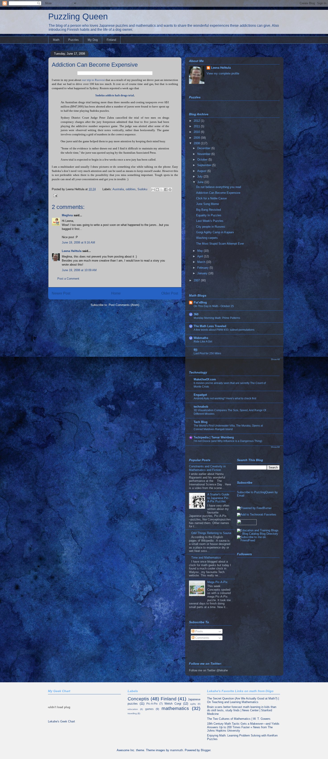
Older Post (169, 293)
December (204, 148)
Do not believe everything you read (218, 187)
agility (193, 704)
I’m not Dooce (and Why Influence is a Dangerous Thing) (228, 441)
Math (56, 39)
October (202, 159)
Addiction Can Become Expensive (95, 64)
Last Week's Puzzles (209, 221)
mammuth (176, 750)
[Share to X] (161, 189)
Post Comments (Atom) (124, 305)
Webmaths (201, 338)
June (200, 182)
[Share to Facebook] (166, 189)
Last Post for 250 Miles (207, 353)
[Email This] (153, 189)
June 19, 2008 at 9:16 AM (78, 242)
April (200, 256)
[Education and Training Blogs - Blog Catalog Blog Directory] (258, 533)
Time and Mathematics (206, 557)
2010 (197, 132)
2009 (197, 137)
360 (196, 314)
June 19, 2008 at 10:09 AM (79, 270)
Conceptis (138, 698)
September (204, 165)
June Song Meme (207, 204)
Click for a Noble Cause (211, 198)
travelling (132, 713)
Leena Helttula (71, 251)
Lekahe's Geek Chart (61, 721)
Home (116, 293)
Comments (201, 637)
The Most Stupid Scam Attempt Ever (220, 243)
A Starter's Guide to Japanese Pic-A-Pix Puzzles (218, 498)
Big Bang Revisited (208, 209)
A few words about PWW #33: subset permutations (224, 329)
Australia (118, 189)
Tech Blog (201, 422)
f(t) (195, 349)
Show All (275, 359)
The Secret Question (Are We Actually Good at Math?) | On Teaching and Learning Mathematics (243, 700)
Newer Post (61, 293)
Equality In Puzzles (208, 215)
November (204, 154)
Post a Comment (68, 278)
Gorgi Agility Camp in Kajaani (215, 232)
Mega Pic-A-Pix (217, 582)
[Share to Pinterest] (170, 189)
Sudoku (142, 189)
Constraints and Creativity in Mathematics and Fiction (207, 468)
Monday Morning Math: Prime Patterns (217, 318)
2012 (197, 120)
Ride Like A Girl (203, 341)
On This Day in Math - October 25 (214, 306)
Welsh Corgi (172, 703)
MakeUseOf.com (205, 379)
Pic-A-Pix (152, 703)
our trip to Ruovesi (93, 80)
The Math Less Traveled (210, 326)
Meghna (67, 215)
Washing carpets (207, 237)
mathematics (175, 708)
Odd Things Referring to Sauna (211, 533)
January (202, 273)
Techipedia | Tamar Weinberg (214, 437)
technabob (201, 406)
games (149, 708)
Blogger (205, 750)
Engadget (200, 394)
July (200, 176)
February (203, 267)
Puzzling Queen (78, 16)
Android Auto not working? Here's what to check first (225, 398)
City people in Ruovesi (210, 226)
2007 (197, 280)
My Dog (93, 39)
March (201, 262)
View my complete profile (223, 73)
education (133, 709)
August (202, 171)
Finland (111, 39)
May (200, 250)
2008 (197, 143)
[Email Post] (54, 195)
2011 (197, 126)
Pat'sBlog (200, 302)
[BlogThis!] (157, 189)
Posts (198, 631)
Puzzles (73, 39)
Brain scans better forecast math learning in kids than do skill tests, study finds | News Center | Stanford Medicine (241, 710)
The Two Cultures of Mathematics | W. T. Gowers (238, 718)
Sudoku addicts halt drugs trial (114, 95)
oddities (131, 189)
